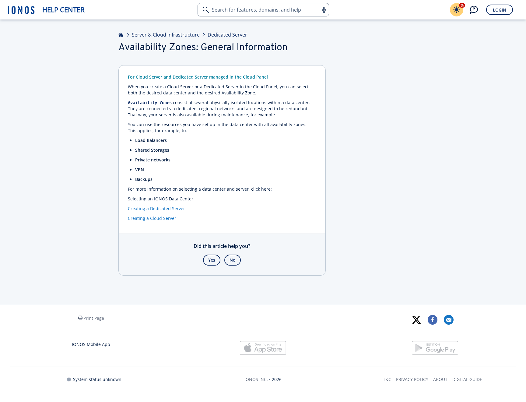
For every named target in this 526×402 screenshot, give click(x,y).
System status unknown (97, 379)
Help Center (63, 9)
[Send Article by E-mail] (449, 320)
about (440, 379)
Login (499, 10)
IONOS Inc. (256, 379)
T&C (387, 379)
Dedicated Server (227, 35)
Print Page (93, 318)
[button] (323, 9)
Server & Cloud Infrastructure (166, 35)
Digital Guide (467, 379)
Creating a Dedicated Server (156, 208)
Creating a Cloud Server (152, 218)
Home (121, 35)
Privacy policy (412, 379)
